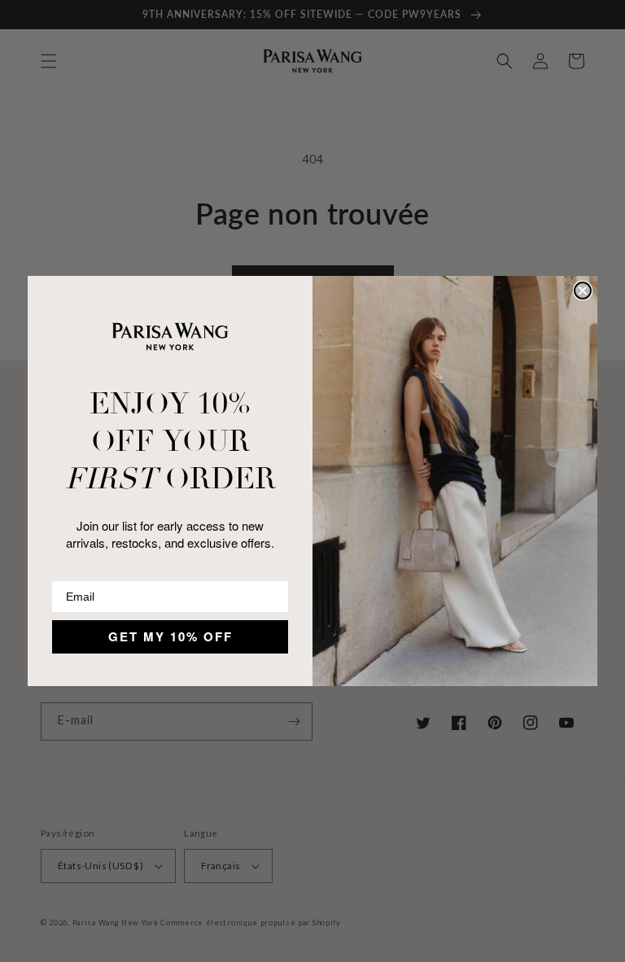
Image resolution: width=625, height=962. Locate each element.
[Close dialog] (583, 290)
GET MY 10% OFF (170, 636)
